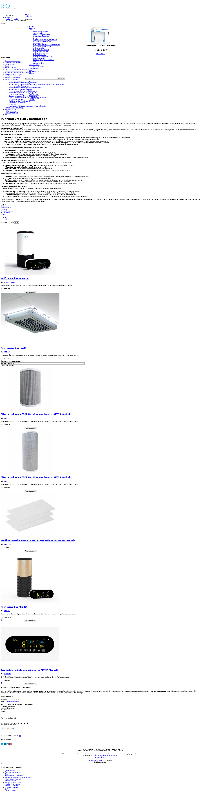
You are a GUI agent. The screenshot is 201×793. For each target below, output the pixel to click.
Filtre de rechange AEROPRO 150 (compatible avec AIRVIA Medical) (36, 477)
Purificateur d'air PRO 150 (14, 607)
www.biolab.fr (113, 755)
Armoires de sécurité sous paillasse (20, 89)
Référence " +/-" (6, 206)
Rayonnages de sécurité (17, 103)
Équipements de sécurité (17, 94)
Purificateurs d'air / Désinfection (19, 101)
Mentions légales (100, 757)
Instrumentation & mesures (14, 71)
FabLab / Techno (10, 67)
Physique (32, 91)
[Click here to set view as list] (6, 219)
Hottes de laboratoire (16, 99)
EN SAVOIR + (100, 54)
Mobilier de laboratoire (12, 77)
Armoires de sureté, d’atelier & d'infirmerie (23, 91)
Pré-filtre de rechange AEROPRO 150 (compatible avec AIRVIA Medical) (38, 540)
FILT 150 (7, 481)
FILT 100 (7, 418)
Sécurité (32, 100)
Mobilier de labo (34, 98)
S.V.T (30, 90)
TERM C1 (7, 674)
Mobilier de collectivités (13, 76)
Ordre (3, 214)
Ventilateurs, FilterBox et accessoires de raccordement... (27, 106)
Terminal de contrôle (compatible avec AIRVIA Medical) (29, 670)
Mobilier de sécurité (11, 79)
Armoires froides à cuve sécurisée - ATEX (22, 93)
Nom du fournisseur (7, 211)
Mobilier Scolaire (10, 109)
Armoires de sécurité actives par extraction (23, 82)
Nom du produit (6, 207)
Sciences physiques (11, 113)
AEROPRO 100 (9, 282)
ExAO (7, 66)
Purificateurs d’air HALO (13, 348)
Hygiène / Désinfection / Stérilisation (17, 69)
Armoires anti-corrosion (16, 81)
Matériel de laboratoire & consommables (18, 72)
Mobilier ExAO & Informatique (14, 108)
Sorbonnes (12, 104)
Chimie (31, 93)
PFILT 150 (7, 544)
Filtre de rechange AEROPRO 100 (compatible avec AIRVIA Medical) (36, 414)
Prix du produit (5, 212)
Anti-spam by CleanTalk (96, 760)
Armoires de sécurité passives (19, 86)
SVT (6, 114)
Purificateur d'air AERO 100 (15, 278)
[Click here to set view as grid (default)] (6, 217)
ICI (20, 736)
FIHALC (7, 352)
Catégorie (4, 209)
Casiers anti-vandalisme (12, 61)
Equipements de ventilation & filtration (21, 96)
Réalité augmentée (11, 111)
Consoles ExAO (34, 95)
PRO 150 (7, 611)
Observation (33, 96)
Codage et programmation (13, 62)
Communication (10, 64)
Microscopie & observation (13, 74)
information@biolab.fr (12, 701)
